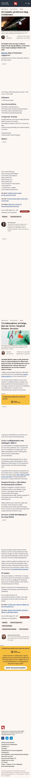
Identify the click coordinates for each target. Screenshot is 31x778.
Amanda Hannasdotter (14, 635)
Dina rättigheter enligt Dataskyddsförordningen (14, 754)
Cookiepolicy (5, 752)
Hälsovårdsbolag (7, 625)
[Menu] (29, 3)
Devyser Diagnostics (16, 622)
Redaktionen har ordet (7, 760)
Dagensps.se (4, 9)
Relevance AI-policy (7, 756)
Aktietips (4, 622)
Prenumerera (24, 211)
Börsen (4, 53)
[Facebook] (2, 738)
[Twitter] (7, 738)
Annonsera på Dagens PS (8, 758)
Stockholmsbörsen (16, 216)
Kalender (4, 216)
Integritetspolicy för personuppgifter (11, 750)
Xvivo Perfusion (23, 629)
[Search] (26, 3)
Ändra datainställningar (7, 766)
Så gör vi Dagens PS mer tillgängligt (11, 764)
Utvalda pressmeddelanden (9, 744)
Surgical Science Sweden (9, 629)
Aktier (21, 9)
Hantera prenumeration (7, 742)
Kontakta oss (5, 746)
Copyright (4, 748)
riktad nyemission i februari (10, 365)
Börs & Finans (14, 9)
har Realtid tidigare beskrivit (19, 569)
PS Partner (4, 762)
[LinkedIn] (11, 738)
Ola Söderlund (11, 222)
